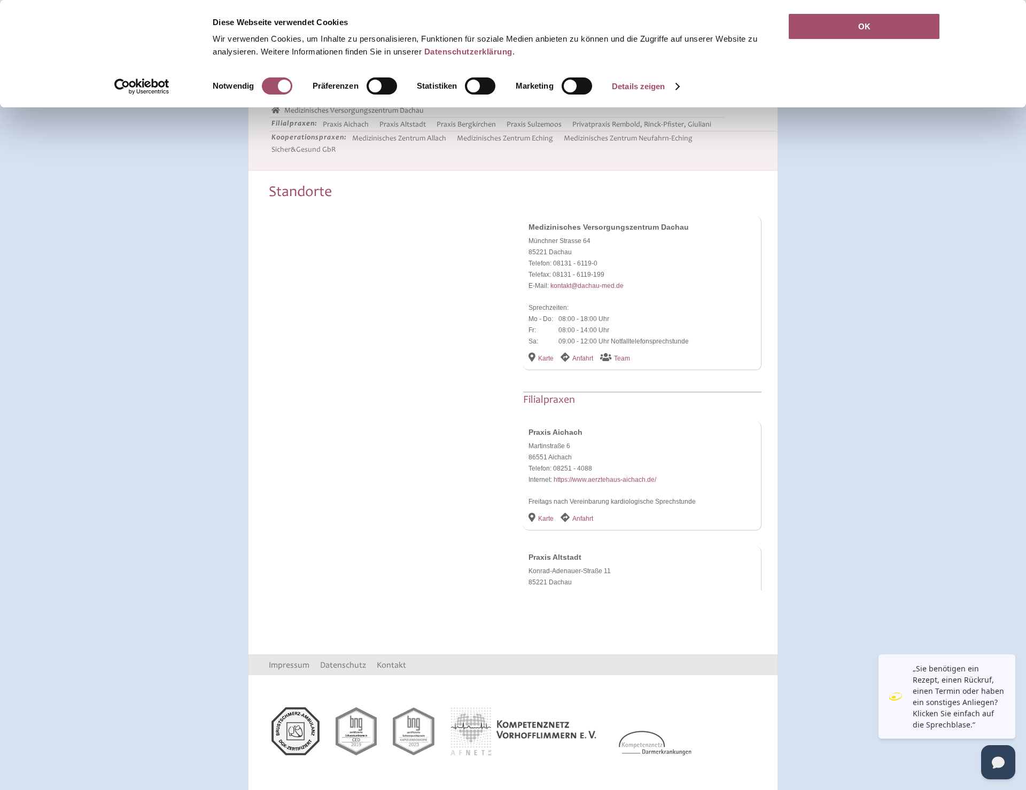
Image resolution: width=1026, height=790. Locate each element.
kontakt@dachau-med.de (587, 286)
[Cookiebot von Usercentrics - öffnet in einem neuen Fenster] (142, 87)
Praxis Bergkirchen (466, 124)
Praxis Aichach (346, 124)
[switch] (382, 86)
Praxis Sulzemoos (534, 124)
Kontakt (391, 665)
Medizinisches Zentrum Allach (399, 138)
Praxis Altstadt (402, 124)
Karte (546, 358)
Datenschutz (343, 665)
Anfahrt (582, 358)
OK (864, 26)
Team (622, 358)
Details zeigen (638, 86)
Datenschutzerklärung (468, 51)
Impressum (289, 665)
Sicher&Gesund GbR (303, 149)
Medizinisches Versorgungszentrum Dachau (353, 110)
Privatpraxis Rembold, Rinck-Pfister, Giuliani (641, 124)
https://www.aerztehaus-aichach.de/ (605, 479)
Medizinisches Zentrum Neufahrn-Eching (628, 138)
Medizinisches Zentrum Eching (505, 138)
